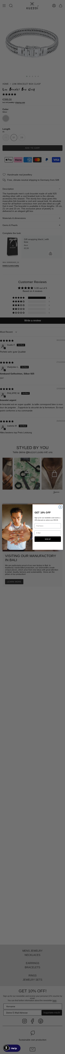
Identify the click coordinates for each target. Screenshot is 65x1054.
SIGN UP (48, 539)
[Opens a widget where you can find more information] (12, 1048)
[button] (6, 1048)
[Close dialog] (60, 507)
